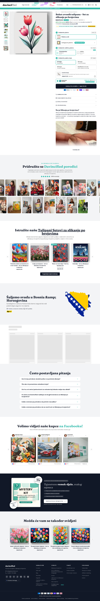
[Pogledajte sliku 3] (5, 25)
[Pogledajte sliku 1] (5, 13)
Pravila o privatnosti (26, 598)
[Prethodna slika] (11, 33)
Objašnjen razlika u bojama (40, 581)
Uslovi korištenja (34, 598)
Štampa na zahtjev (86, 570)
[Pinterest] (21, 576)
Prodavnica (60, 5)
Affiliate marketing (86, 573)
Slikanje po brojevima (56, 568)
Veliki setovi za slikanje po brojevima (57, 578)
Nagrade (38, 578)
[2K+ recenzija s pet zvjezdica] (50, 196)
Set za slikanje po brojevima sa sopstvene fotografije (57, 572)
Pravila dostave (42, 598)
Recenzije (38, 575)
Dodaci (53, 575)
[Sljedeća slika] (50, 33)
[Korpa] (96, 5)
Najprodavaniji (25, 5)
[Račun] (86, 5)
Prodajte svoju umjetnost (57, 584)
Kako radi (38, 570)
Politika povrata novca (51, 598)
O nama (38, 568)
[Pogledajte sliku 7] (5, 48)
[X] (24, 576)
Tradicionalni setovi (44, 4)
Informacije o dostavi (72, 573)
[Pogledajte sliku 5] (5, 36)
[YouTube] (14, 576)
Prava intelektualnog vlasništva (71, 598)
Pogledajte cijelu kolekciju (50, 274)
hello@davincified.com (12, 571)
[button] (76, 74)
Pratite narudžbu (70, 570)
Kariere (83, 578)
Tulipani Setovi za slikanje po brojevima (69, 12)
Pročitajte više (76, 149)
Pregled (94, 47)
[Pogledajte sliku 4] (5, 31)
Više (67, 5)
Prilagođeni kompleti (35, 4)
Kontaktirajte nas (71, 568)
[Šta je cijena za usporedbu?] (84, 20)
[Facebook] (6, 576)
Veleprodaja (85, 568)
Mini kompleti (52, 4)
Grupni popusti (85, 575)
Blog (37, 573)
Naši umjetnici (54, 581)
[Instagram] (10, 576)
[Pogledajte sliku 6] (5, 42)
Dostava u (66, 24)
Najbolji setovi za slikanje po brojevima (41, 584)
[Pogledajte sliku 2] (5, 19)
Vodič (93, 32)
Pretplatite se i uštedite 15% (54, 501)
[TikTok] (17, 576)
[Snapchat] (28, 576)
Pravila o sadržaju (60, 598)
